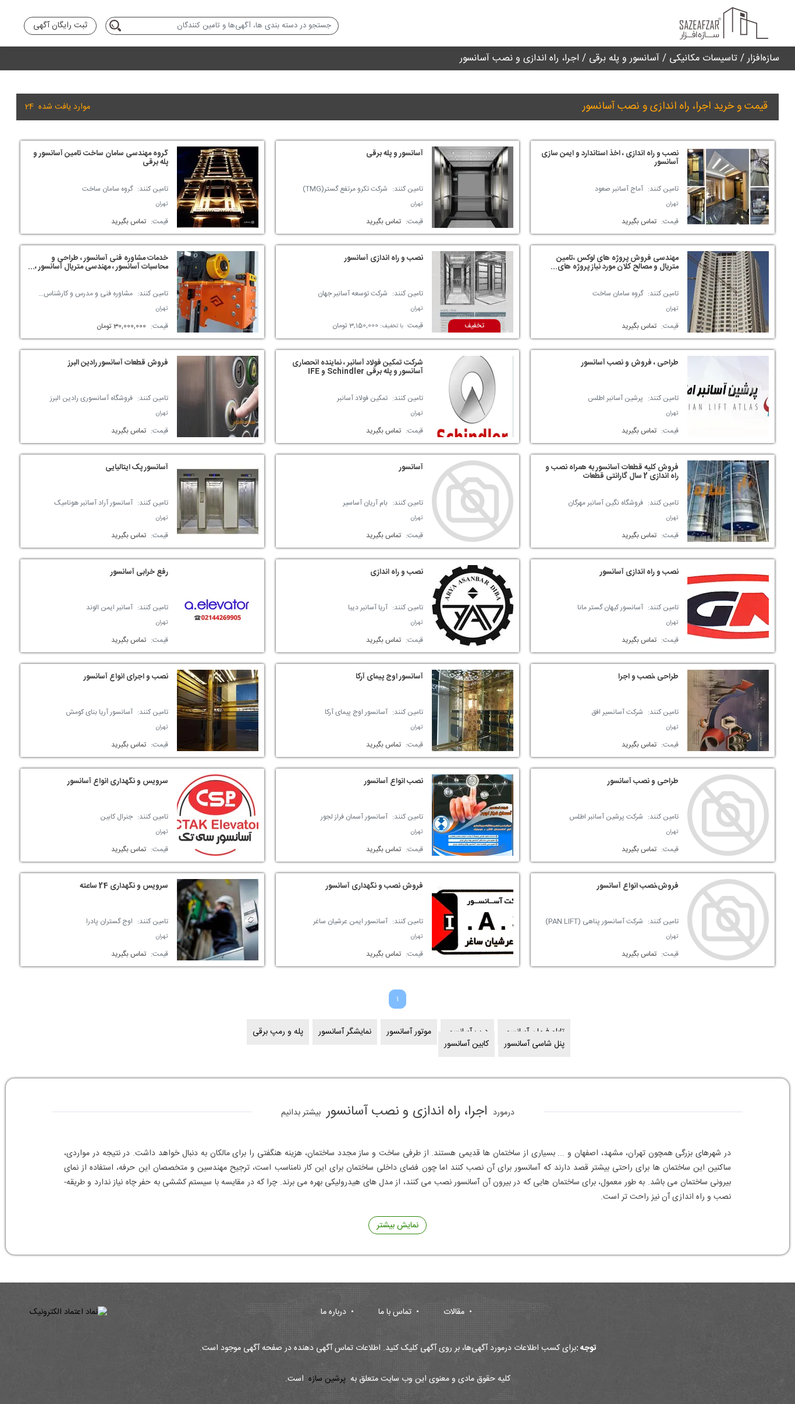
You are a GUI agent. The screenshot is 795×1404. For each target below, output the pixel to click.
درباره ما (337, 1312)
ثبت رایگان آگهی (60, 26)
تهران (672, 204)
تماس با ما (398, 1312)
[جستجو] (117, 26)
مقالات (457, 1312)
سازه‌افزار (763, 58)
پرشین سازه (327, 1379)
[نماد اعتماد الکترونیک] (68, 1312)
